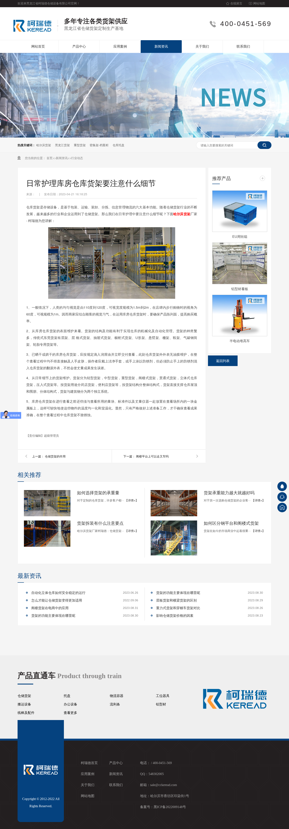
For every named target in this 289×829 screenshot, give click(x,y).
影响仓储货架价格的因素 (174, 615)
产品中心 (79, 46)
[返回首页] (282, 507)
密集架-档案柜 (99, 145)
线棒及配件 (26, 713)
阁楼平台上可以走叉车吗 (152, 456)
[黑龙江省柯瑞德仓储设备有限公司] (34, 24)
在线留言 (236, 3)
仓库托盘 (118, 145)
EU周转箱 (239, 236)
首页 (49, 158)
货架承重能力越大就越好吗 (229, 492)
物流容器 (116, 696)
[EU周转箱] (239, 211)
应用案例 (120, 46)
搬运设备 (24, 704)
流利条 (115, 704)
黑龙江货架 (62, 145)
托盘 (67, 696)
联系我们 (243, 46)
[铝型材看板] (239, 263)
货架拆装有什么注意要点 (100, 523)
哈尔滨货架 (43, 145)
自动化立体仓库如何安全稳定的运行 (58, 592)
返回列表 (223, 360)
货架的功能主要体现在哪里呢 (53, 615)
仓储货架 (24, 696)
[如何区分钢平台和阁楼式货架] (174, 538)
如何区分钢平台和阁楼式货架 (231, 523)
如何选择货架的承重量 (98, 492)
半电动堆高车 (240, 340)
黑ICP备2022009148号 (170, 807)
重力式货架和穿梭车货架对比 (178, 607)
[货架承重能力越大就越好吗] (174, 503)
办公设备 (70, 704)
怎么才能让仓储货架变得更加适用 (56, 600)
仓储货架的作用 (55, 456)
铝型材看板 (239, 288)
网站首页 (38, 46)
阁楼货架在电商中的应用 (50, 607)
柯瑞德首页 (89, 763)
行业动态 (77, 158)
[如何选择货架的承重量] (47, 503)
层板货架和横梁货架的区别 (176, 600)
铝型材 (161, 704)
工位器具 (162, 696)
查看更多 (70, 713)
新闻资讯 (161, 46)
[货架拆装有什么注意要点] (47, 534)
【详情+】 (131, 500)
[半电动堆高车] (239, 315)
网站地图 (259, 3)
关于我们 (202, 46)
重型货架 (80, 145)
